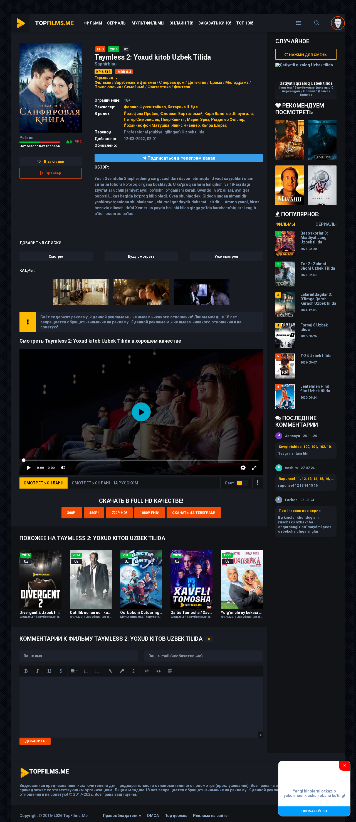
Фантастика (159, 87)
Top (54, 23)
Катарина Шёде (183, 107)
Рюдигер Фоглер (227, 119)
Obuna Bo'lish (314, 811)
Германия (104, 78)
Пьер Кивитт (173, 119)
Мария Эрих (198, 119)
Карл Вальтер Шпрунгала (228, 113)
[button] (26, 671)
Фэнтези (182, 87)
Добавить (35, 741)
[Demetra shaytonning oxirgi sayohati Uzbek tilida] (322, 140)
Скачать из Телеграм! (193, 513)
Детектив (197, 82)
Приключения (108, 87)
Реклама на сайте (210, 815)
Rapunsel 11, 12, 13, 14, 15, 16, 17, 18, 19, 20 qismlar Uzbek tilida (306, 478)
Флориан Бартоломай (181, 113)
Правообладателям (122, 815)
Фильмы (92, 23)
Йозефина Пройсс (141, 113)
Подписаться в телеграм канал (180, 158)
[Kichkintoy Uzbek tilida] (289, 185)
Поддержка (175, 815)
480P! (94, 513)
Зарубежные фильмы (135, 82)
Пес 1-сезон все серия (300, 511)
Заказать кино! (214, 23)
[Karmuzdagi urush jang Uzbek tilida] (289, 140)
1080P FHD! (149, 513)
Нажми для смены (308, 55)
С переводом (172, 82)
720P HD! (119, 513)
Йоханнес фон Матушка (146, 125)
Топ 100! (244, 23)
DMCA (153, 815)
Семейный (134, 87)
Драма (215, 82)
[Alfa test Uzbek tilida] (322, 185)
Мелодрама (237, 82)
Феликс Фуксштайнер (145, 107)
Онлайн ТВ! (181, 23)
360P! (71, 513)
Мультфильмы (148, 23)
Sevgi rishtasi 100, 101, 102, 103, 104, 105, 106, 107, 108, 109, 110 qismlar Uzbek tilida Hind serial (306, 446)
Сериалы (117, 23)
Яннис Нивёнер (185, 125)
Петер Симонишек (141, 119)
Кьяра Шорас (214, 125)
